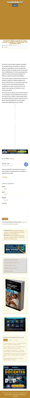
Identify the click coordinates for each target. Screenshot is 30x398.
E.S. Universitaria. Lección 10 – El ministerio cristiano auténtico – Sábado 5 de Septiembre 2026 (14, 347)
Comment (4, 203)
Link (12, 163)
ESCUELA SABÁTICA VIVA (10, 265)
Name (4, 186)
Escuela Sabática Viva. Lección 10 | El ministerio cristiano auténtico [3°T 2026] (13, 359)
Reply (5, 177)
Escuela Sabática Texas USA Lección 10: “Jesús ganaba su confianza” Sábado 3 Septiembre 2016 (14, 237)
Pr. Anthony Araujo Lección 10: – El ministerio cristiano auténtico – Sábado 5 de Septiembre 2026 (14, 344)
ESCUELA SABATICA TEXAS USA (11, 262)
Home (6, 394)
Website (4, 197)
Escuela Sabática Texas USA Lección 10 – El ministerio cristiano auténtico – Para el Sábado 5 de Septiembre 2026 (14, 355)
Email (4, 192)
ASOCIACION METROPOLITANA (11, 260)
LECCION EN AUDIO (8, 271)
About (10, 394)
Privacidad (22, 394)
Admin (15, 396)
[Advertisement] (15, 24)
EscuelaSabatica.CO (15, 1)
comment (5, 47)
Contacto (15, 394)
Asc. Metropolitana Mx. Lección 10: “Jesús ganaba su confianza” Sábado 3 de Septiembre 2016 (14, 232)
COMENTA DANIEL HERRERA (10, 268)
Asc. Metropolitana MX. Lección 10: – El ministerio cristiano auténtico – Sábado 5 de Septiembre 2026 (13, 350)
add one (12, 158)
